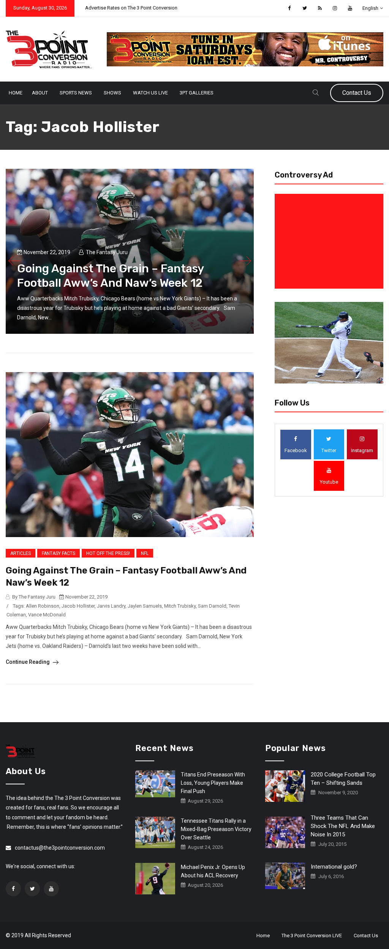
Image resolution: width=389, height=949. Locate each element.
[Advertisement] (330, 241)
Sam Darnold (212, 606)
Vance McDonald (47, 614)
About (40, 93)
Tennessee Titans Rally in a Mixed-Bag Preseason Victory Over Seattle (216, 829)
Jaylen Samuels (145, 606)
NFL (145, 553)
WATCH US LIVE (150, 93)
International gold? (334, 866)
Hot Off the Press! (108, 553)
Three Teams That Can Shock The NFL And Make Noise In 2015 (343, 826)
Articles (20, 553)
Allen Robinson (42, 606)
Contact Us (356, 92)
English (370, 8)
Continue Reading (28, 662)
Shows (112, 93)
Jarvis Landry (111, 606)
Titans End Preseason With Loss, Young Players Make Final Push (213, 782)
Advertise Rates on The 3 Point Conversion (131, 8)
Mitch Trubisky (180, 606)
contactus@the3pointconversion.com (60, 848)
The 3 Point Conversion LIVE (311, 935)
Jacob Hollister (78, 606)
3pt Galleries (196, 93)
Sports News (76, 93)
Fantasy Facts (58, 553)
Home (15, 93)
